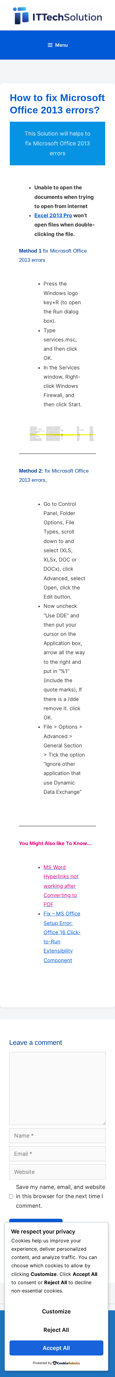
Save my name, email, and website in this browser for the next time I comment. (60, 1196)
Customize (56, 1311)
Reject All (56, 1330)
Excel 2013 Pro (53, 215)
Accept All (56, 1348)
